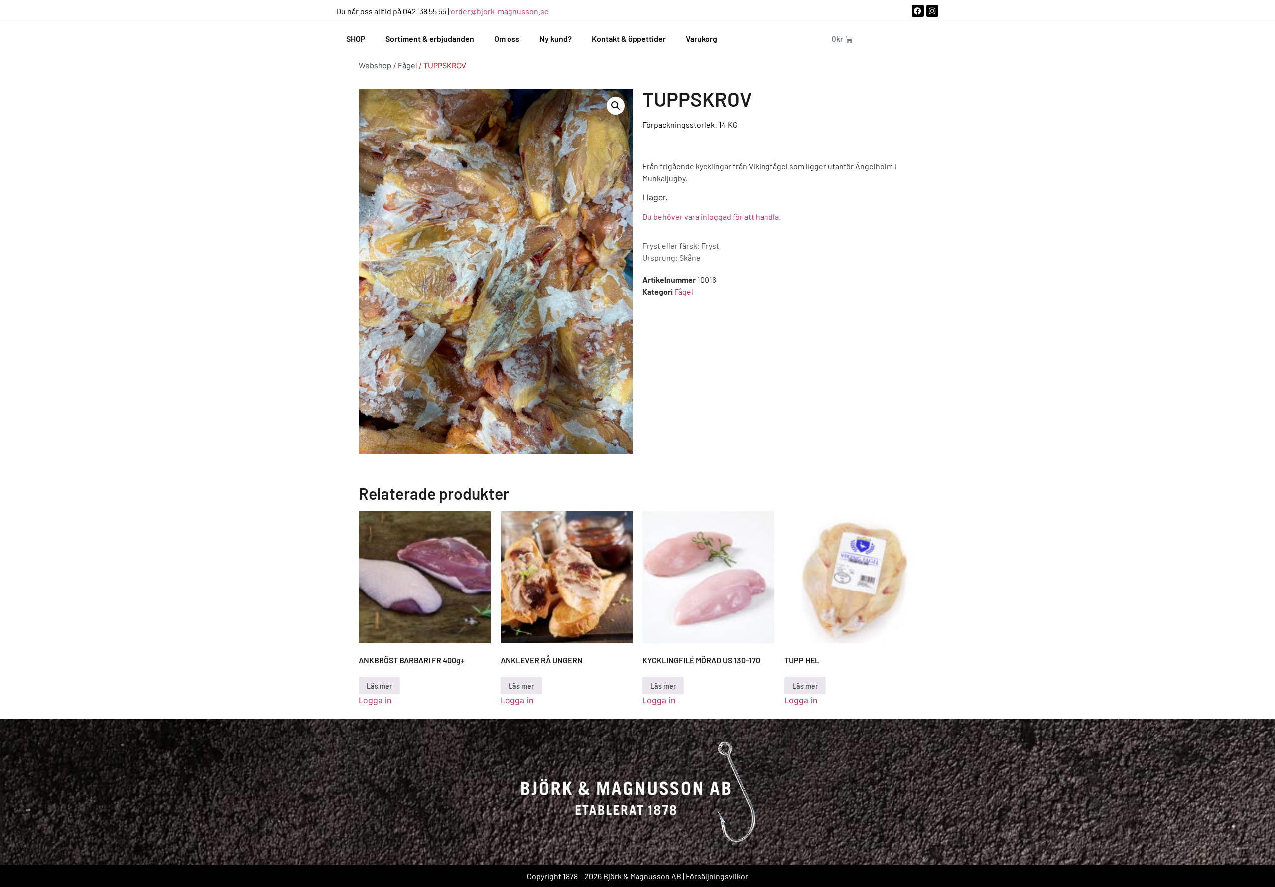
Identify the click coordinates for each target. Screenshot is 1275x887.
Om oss (506, 38)
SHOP (356, 38)
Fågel (407, 65)
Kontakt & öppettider (629, 38)
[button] (616, 106)
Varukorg (701, 38)
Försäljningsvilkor (717, 876)
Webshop (375, 65)
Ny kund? (555, 38)
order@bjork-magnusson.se (500, 11)
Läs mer (379, 685)
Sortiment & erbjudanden (429, 38)
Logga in (375, 700)
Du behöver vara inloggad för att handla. (711, 216)
